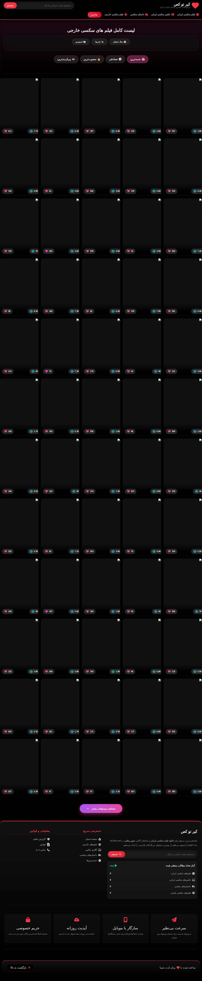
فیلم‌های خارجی (89, 844)
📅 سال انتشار (119, 42)
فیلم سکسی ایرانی (186, 14)
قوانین (43, 844)
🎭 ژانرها (99, 42)
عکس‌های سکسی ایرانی (180, 880)
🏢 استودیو (81, 42)
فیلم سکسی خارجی (114, 14)
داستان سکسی (137, 14)
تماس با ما (41, 850)
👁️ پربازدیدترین (66, 59)
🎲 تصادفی (115, 59)
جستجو (10, 5)
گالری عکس (91, 850)
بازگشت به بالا (18, 967)
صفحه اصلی (91, 839)
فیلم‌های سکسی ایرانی (181, 873)
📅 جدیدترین (137, 59)
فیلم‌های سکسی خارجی (180, 893)
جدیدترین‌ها (92, 860)
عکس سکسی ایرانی (160, 14)
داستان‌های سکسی (182, 886)
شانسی (94, 14)
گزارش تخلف (39, 839)
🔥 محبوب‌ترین (92, 59)
